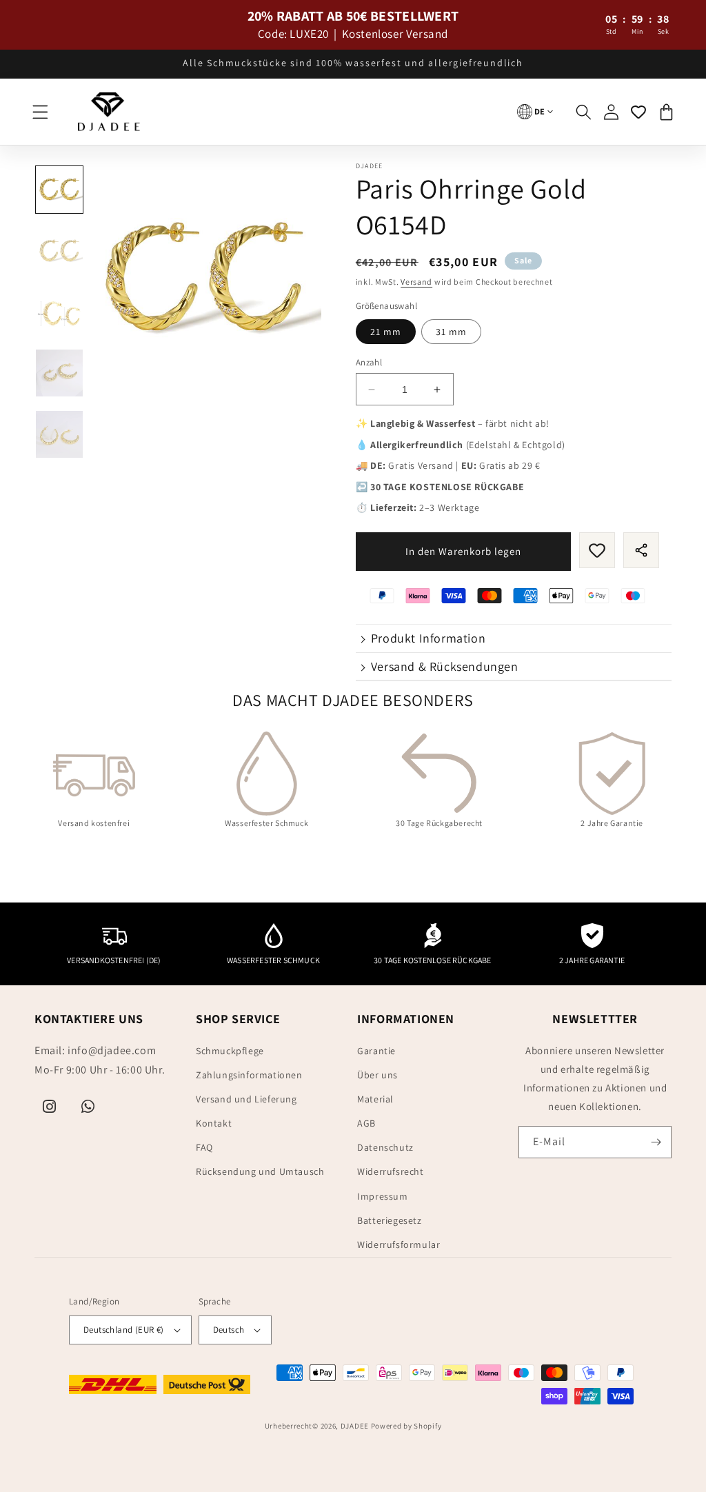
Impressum (382, 1196)
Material (375, 1099)
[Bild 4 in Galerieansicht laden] (59, 373)
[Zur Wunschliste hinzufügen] (597, 550)
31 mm (451, 331)
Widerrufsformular (398, 1244)
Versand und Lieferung (246, 1099)
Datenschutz (385, 1147)
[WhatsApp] (88, 1106)
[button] (40, 111)
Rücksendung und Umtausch (260, 1171)
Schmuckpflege (230, 1051)
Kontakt (214, 1123)
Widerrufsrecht (390, 1171)
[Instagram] (49, 1106)
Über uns (377, 1075)
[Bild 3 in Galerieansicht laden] (59, 312)
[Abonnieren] (656, 1142)
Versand (416, 281)
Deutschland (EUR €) (123, 1329)
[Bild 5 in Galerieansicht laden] (59, 434)
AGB (366, 1123)
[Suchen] (583, 111)
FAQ (204, 1147)
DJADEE (355, 1426)
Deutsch (229, 1329)
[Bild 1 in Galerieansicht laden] (59, 189)
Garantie (376, 1051)
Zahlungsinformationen (249, 1075)
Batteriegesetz (389, 1220)
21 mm (385, 331)
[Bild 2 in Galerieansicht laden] (59, 251)
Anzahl (369, 362)
